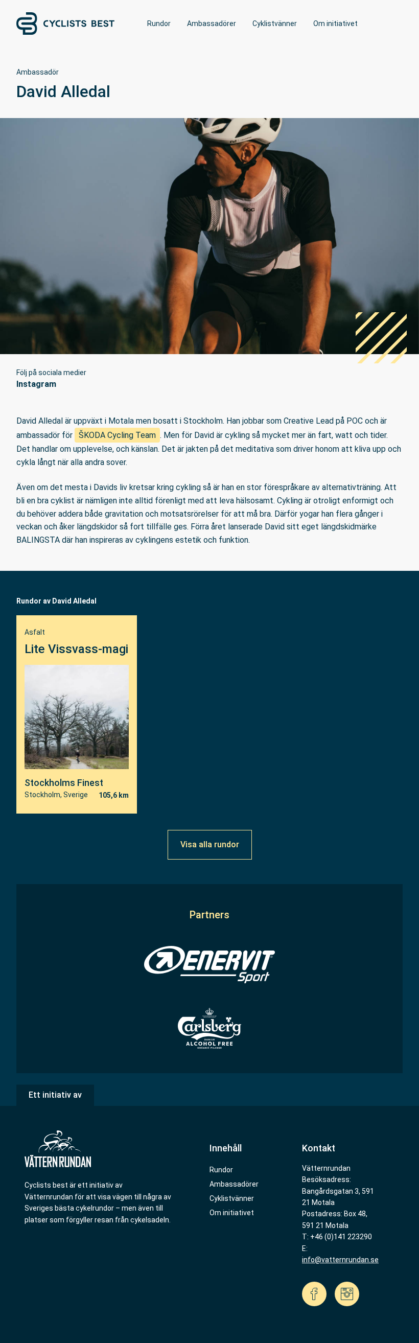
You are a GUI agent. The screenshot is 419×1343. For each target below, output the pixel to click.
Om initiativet (335, 23)
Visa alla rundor (209, 844)
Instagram (36, 384)
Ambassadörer (211, 23)
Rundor (159, 23)
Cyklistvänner (274, 23)
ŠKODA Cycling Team (117, 435)
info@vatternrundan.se (340, 1260)
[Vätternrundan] (58, 1148)
